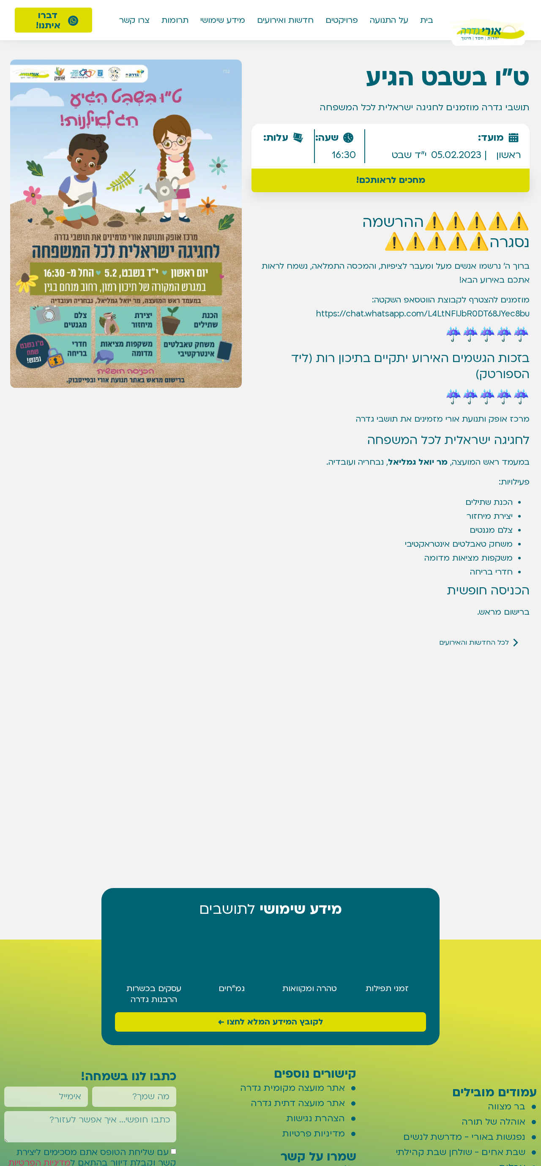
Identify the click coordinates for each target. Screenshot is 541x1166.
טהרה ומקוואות (309, 988)
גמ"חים (232, 988)
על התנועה (389, 20)
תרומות (175, 20)
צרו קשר (134, 20)
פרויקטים (341, 20)
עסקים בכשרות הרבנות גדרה (153, 994)
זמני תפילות (387, 988)
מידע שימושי (222, 20)
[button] (390, 180)
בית (426, 20)
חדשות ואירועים (285, 20)
